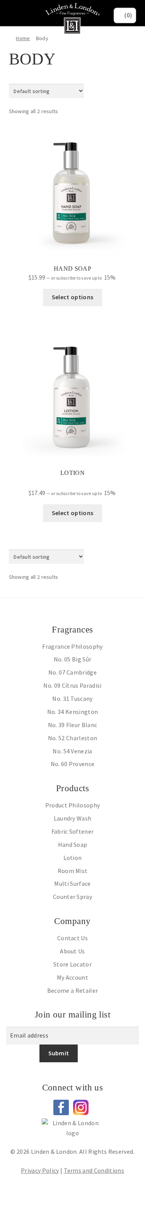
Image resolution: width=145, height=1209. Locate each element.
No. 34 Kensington (72, 712)
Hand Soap (72, 844)
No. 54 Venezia (72, 751)
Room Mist (73, 871)
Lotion (72, 857)
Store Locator (72, 964)
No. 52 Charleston (72, 738)
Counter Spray (72, 896)
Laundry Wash (73, 818)
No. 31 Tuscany (72, 698)
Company (72, 921)
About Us (72, 951)
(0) (128, 15)
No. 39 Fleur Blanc (72, 725)
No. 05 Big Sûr (72, 659)
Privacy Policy (40, 1170)
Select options (72, 297)
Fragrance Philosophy (72, 646)
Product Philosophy (72, 805)
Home (23, 38)
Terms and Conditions (94, 1170)
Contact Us (72, 938)
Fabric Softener (72, 831)
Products (72, 788)
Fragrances (72, 629)
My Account (72, 977)
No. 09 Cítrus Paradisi (72, 685)
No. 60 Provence (73, 764)
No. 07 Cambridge (72, 672)
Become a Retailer (72, 990)
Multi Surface (72, 883)
